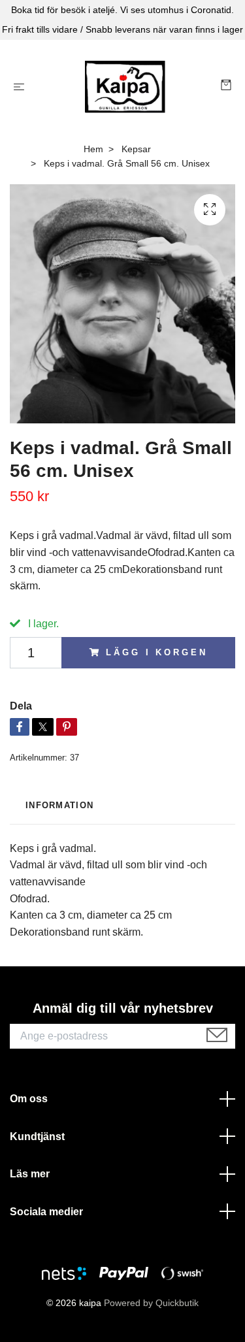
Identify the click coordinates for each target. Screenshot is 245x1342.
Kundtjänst (37, 1136)
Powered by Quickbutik (151, 1303)
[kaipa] (125, 86)
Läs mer (30, 1173)
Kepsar (136, 149)
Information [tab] (59, 805)
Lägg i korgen (156, 652)
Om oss (29, 1098)
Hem (93, 149)
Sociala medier (46, 1211)
